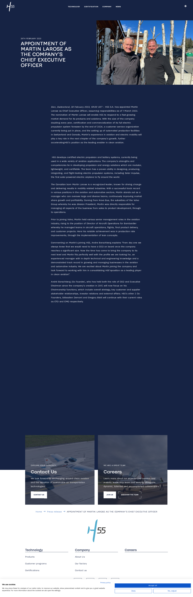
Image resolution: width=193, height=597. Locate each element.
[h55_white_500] (11, 7)
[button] (81, 7)
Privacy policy (105, 583)
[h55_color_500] (96, 530)
